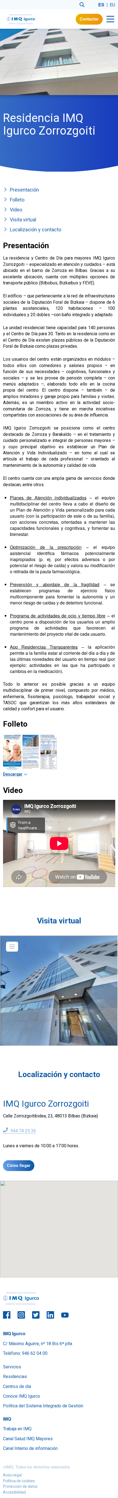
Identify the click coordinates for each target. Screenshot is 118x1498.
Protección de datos (20, 1486)
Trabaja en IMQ (17, 1428)
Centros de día (17, 1386)
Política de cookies (19, 1481)
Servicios (12, 1366)
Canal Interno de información (30, 1448)
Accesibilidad (14, 1492)
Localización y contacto (35, 229)
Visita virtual (23, 219)
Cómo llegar (18, 1165)
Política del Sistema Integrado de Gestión (43, 1405)
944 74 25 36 (22, 1130)
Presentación (24, 190)
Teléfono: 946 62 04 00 (25, 1353)
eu (112, 4)
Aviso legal (12, 1475)
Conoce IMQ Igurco (21, 1396)
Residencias (15, 1376)
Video (16, 210)
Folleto (17, 200)
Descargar (13, 774)
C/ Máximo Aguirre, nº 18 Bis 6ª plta (37, 1343)
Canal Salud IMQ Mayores (28, 1438)
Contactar (89, 19)
